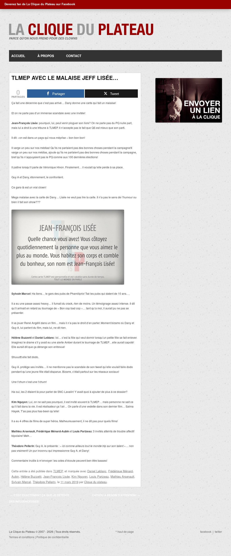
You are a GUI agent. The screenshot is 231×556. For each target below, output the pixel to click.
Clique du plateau (95, 482)
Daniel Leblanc (96, 471)
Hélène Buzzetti (31, 476)
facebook (205, 531)
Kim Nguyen (80, 476)
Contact (73, 55)
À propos (45, 55)
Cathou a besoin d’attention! (116, 495)
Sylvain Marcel (21, 482)
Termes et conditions (21, 537)
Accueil (18, 55)
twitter (218, 531)
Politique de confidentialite (52, 537)
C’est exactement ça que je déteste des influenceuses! (39, 498)
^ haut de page (125, 531)
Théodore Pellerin (44, 482)
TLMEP (58, 471)
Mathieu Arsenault (122, 476)
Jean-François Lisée (56, 476)
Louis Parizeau (99, 476)
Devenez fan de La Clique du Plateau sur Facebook (40, 4)
